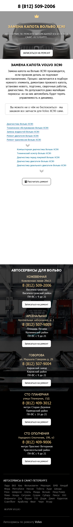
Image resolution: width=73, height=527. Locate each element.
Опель (27, 492)
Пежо (7, 495)
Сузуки (36, 495)
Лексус (56, 495)
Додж (43, 498)
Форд (7, 489)
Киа (20, 485)
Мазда (36, 492)
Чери (41, 501)
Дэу (20, 498)
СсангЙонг (9, 501)
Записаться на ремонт (36, 304)
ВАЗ (14, 485)
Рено (7, 492)
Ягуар (49, 501)
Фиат (33, 501)
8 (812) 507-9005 (36, 324)
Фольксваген (31, 485)
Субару (46, 495)
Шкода (57, 489)
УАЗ (64, 495)
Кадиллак (62, 498)
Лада (7, 485)
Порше (28, 498)
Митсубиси (18, 489)
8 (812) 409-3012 (36, 402)
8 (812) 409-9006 (36, 442)
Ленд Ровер (58, 492)
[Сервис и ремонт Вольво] (36, 16)
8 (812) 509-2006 (36, 6)
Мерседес (46, 485)
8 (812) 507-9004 (36, 363)
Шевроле (17, 492)
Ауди (49, 489)
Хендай (64, 485)
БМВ (55, 485)
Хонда (15, 495)
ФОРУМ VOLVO (12, 509)
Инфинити (10, 498)
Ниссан (30, 489)
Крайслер (23, 501)
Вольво (46, 492)
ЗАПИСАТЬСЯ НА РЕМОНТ (36, 53)
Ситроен (26, 495)
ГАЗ (36, 498)
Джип (52, 498)
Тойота (40, 489)
